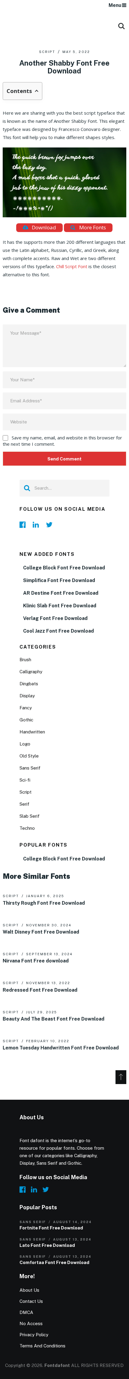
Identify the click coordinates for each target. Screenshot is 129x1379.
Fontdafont (57, 1365)
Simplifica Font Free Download (59, 580)
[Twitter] (51, 524)
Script (47, 52)
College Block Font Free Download (64, 568)
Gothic (26, 719)
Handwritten (32, 731)
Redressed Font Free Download (40, 990)
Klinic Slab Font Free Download (59, 606)
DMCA (26, 1312)
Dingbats (29, 683)
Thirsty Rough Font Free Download (44, 903)
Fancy (26, 707)
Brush (25, 659)
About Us (29, 1290)
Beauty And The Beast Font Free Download (53, 1019)
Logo (25, 743)
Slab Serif (30, 816)
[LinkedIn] (37, 524)
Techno (27, 828)
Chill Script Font (71, 266)
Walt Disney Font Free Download (41, 932)
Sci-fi (25, 779)
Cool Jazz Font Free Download (58, 631)
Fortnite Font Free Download (51, 1227)
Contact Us (31, 1301)
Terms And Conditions (42, 1345)
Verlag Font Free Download (55, 618)
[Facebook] (24, 524)
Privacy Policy (34, 1334)
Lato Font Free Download (47, 1245)
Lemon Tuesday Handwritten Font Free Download (61, 1048)
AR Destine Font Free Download (60, 593)
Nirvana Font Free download (36, 961)
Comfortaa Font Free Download (54, 1262)
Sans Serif (30, 767)
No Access (31, 1323)
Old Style (29, 755)
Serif (24, 804)
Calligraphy (31, 671)
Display (27, 695)
